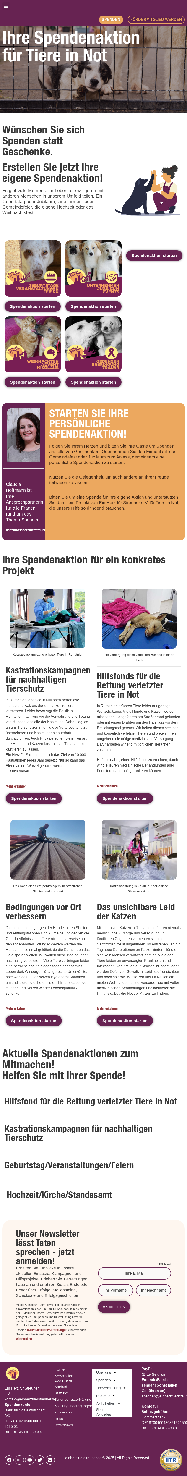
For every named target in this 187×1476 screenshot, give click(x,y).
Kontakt (61, 1387)
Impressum (64, 1412)
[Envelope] (50, 1460)
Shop (100, 1409)
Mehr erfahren (16, 786)
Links (59, 1419)
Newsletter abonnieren (64, 1378)
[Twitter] (39, 1460)
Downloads (64, 1425)
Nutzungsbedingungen (69, 1406)
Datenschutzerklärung (69, 1399)
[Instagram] (19, 1460)
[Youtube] (29, 1460)
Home (60, 1369)
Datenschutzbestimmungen (47, 1329)
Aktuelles (103, 1414)
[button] (6, 6)
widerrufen (24, 1338)
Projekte (103, 1395)
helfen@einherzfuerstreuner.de (28, 530)
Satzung (61, 1393)
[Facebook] (9, 1460)
